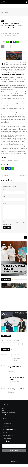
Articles (7, 12)
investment (16, 340)
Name (4, 189)
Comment (5, 203)
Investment (16, 160)
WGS (20, 343)
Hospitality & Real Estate (8, 435)
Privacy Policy (6, 421)
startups (11, 343)
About (4, 418)
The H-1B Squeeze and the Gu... (17, 389)
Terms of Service (7, 423)
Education (9, 340)
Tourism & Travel (7, 438)
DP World (3, 160)
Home (2, 12)
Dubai (2, 20)
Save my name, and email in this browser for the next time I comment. (13, 223)
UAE (16, 343)
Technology (5, 432)
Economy (10, 160)
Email (4, 196)
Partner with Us (6, 426)
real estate (4, 343)
